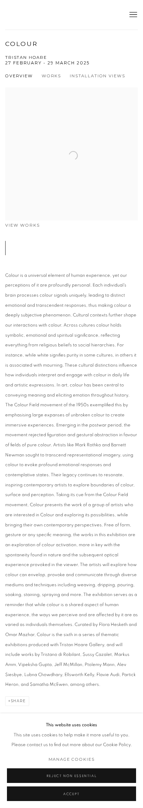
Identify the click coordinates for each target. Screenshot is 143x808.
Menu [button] (132, 15)
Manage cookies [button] (72, 759)
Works (51, 75)
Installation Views (97, 75)
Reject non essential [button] (72, 776)
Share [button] (18, 701)
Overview (19, 75)
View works (22, 225)
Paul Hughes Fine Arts (40, 15)
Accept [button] (71, 794)
